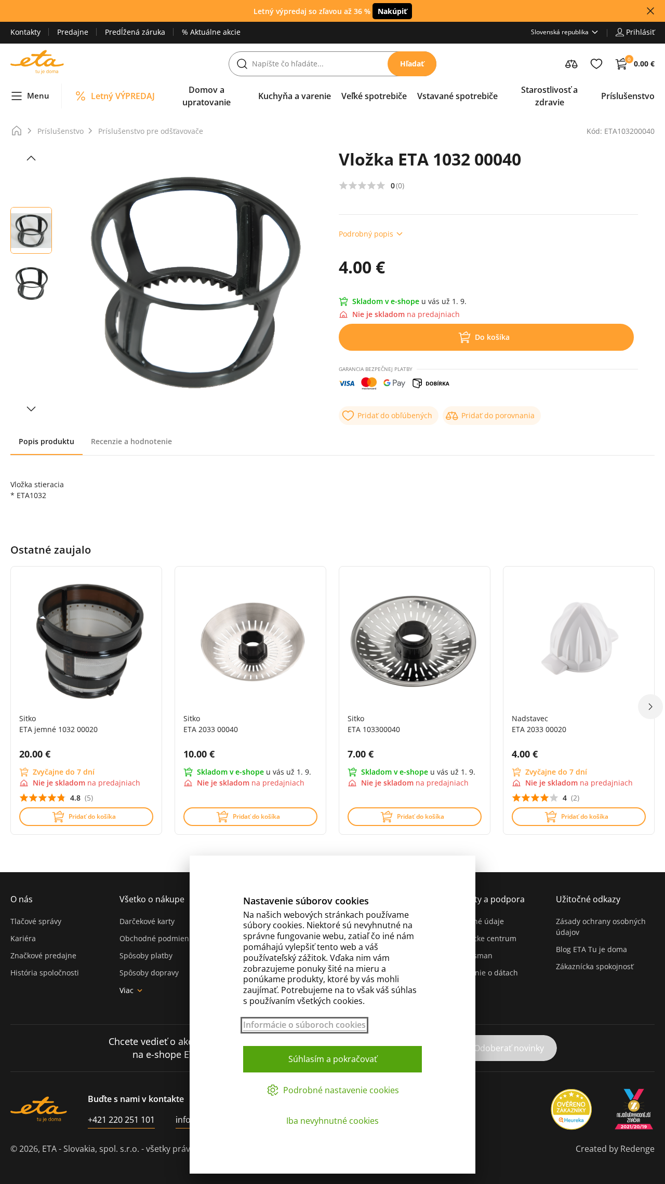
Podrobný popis (366, 234)
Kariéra (23, 938)
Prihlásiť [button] (640, 32)
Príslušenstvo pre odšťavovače (150, 131)
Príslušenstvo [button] (628, 96)
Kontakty (25, 32)
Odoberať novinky (509, 1048)
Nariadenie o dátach (482, 973)
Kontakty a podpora (486, 899)
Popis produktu (46, 441)
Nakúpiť (392, 11)
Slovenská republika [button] (560, 31)
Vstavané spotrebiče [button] (457, 96)
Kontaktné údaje (475, 921)
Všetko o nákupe (151, 899)
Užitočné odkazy (588, 899)
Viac (126, 990)
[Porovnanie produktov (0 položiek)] (571, 64)
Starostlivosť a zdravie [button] (549, 96)
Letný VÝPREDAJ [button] (123, 96)
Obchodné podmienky (157, 938)
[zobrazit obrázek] (31, 158)
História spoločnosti (44, 973)
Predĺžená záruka (135, 32)
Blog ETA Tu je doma (591, 949)
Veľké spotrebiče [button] (374, 96)
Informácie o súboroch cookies (304, 1025)
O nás (21, 899)
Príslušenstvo (60, 131)
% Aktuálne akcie (211, 32)
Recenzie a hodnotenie (131, 441)
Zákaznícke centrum (481, 938)
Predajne (72, 32)
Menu (38, 95)
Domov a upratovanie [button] (206, 96)
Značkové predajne (43, 955)
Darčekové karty (147, 921)
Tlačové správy (35, 921)
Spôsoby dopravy (149, 973)
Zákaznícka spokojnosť (594, 966)
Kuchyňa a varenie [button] (294, 96)
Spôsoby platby (145, 955)
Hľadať (412, 63)
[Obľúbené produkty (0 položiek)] (596, 64)
